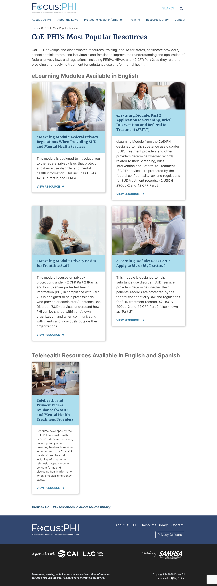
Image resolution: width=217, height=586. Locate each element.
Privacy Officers (170, 535)
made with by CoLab (171, 578)
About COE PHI (42, 19)
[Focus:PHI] (54, 8)
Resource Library (157, 19)
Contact (180, 19)
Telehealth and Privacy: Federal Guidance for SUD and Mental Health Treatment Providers (55, 410)
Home (35, 28)
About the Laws (67, 19)
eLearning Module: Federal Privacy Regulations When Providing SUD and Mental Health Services (67, 142)
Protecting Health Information (103, 19)
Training (134, 19)
